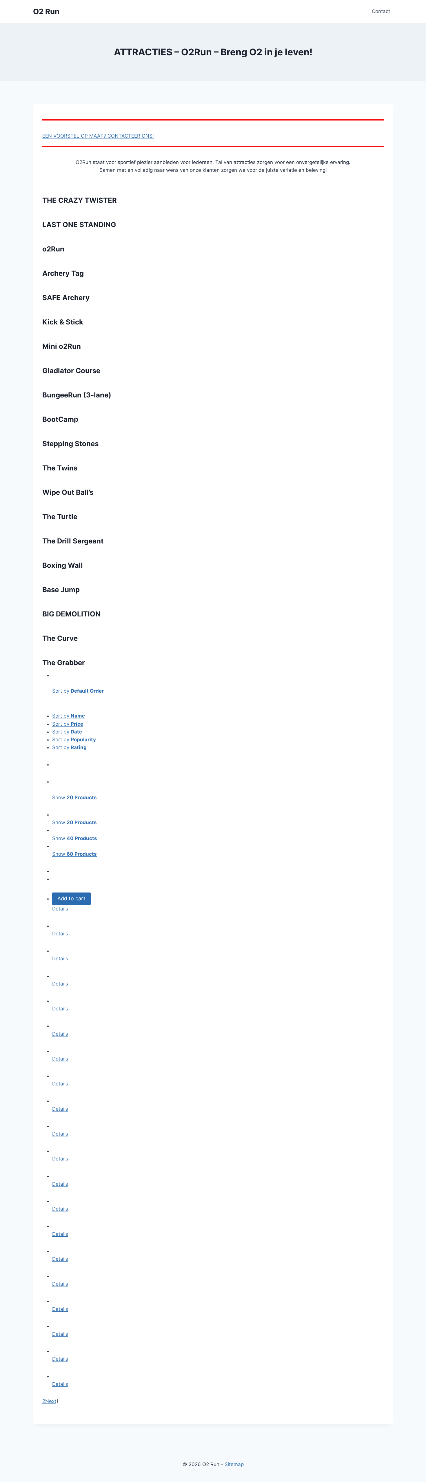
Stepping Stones (70, 443)
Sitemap (234, 1464)
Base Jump (61, 589)
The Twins (59, 468)
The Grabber (63, 662)
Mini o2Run (61, 346)
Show (74, 822)
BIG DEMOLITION (71, 614)
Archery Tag (63, 273)
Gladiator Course (71, 370)
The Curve (60, 638)
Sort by (68, 716)
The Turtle (59, 516)
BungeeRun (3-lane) (76, 395)
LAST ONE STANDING (79, 224)
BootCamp (60, 419)
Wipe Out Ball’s (67, 492)
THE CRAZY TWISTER (79, 200)
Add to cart (71, 898)
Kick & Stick (62, 322)
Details (60, 909)
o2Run (53, 249)
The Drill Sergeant (72, 541)
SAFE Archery (66, 297)
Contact (381, 11)
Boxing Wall (62, 565)
